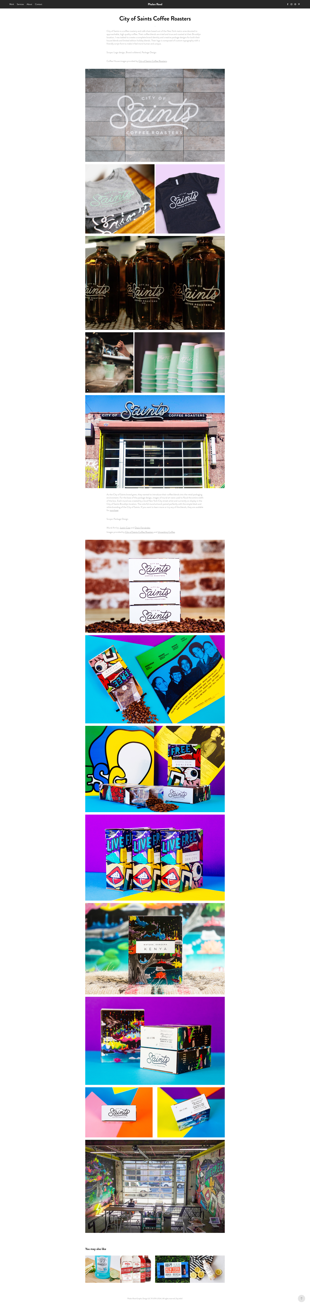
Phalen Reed (155, 4)
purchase (114, 510)
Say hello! (179, 1298)
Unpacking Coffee (166, 532)
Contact (38, 4)
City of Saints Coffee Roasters (153, 61)
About (29, 4)
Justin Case (125, 527)
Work (11, 4)
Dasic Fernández (142, 527)
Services (20, 4)
